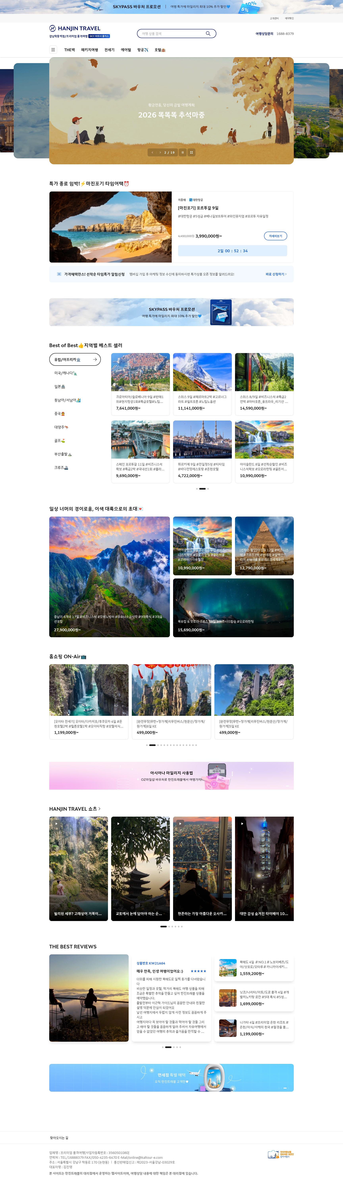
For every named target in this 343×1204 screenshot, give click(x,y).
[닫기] (291, 7)
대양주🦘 (61, 426)
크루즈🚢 (61, 467)
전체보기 (192, 152)
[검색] (208, 33)
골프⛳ (59, 440)
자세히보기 (275, 236)
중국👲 (59, 413)
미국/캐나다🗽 (65, 372)
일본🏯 (59, 386)
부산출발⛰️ (63, 453)
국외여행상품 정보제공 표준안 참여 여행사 (281, 1154)
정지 (183, 152)
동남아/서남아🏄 (67, 399)
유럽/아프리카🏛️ (67, 359)
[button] (197, 489)
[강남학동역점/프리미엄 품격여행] (79, 28)
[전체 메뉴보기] (53, 50)
